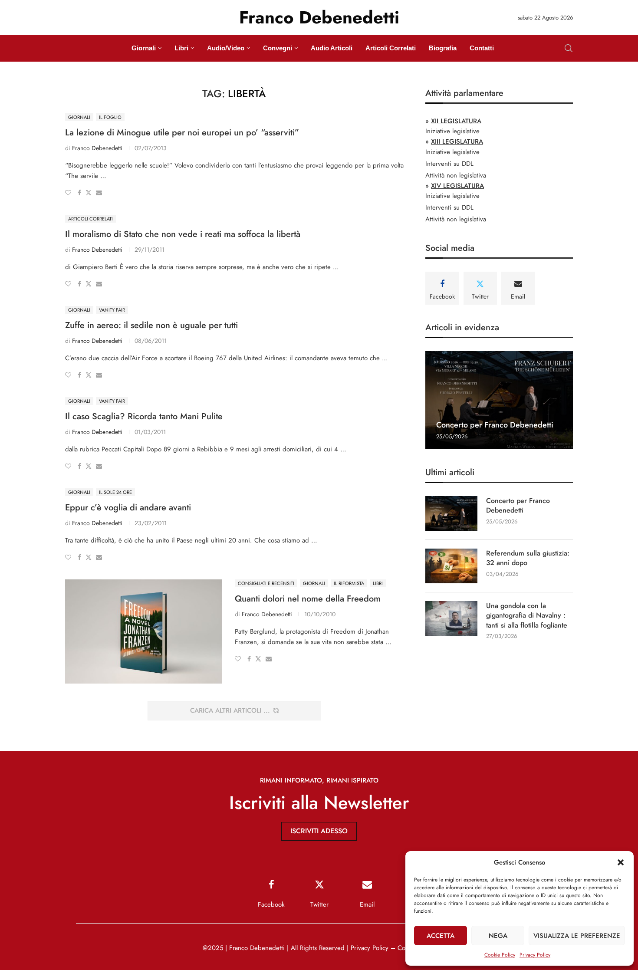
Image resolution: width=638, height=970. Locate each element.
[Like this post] (68, 192)
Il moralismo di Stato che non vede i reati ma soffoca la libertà (182, 234)
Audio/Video (225, 48)
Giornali (144, 48)
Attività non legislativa (455, 175)
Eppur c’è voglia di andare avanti (128, 507)
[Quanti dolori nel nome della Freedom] (143, 631)
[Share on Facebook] (79, 192)
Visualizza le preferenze (576, 935)
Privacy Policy (535, 955)
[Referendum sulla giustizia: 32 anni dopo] (451, 566)
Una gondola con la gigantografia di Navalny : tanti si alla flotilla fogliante (526, 615)
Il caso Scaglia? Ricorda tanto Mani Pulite (144, 416)
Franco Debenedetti (97, 148)
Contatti (482, 48)
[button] (620, 862)
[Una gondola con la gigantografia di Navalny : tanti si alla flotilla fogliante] (451, 618)
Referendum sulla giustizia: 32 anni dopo (527, 558)
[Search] (568, 48)
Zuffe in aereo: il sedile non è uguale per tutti (151, 325)
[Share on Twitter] (89, 192)
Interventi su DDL (449, 163)
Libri (181, 48)
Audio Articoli (331, 48)
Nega (498, 935)
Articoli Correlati (390, 48)
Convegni (277, 48)
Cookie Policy (499, 955)
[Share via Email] (99, 192)
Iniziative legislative (452, 131)
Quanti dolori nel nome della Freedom (308, 598)
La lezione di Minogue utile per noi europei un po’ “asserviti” (182, 132)
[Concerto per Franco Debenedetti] (499, 400)
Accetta (440, 935)
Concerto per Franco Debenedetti (494, 425)
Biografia (443, 48)
